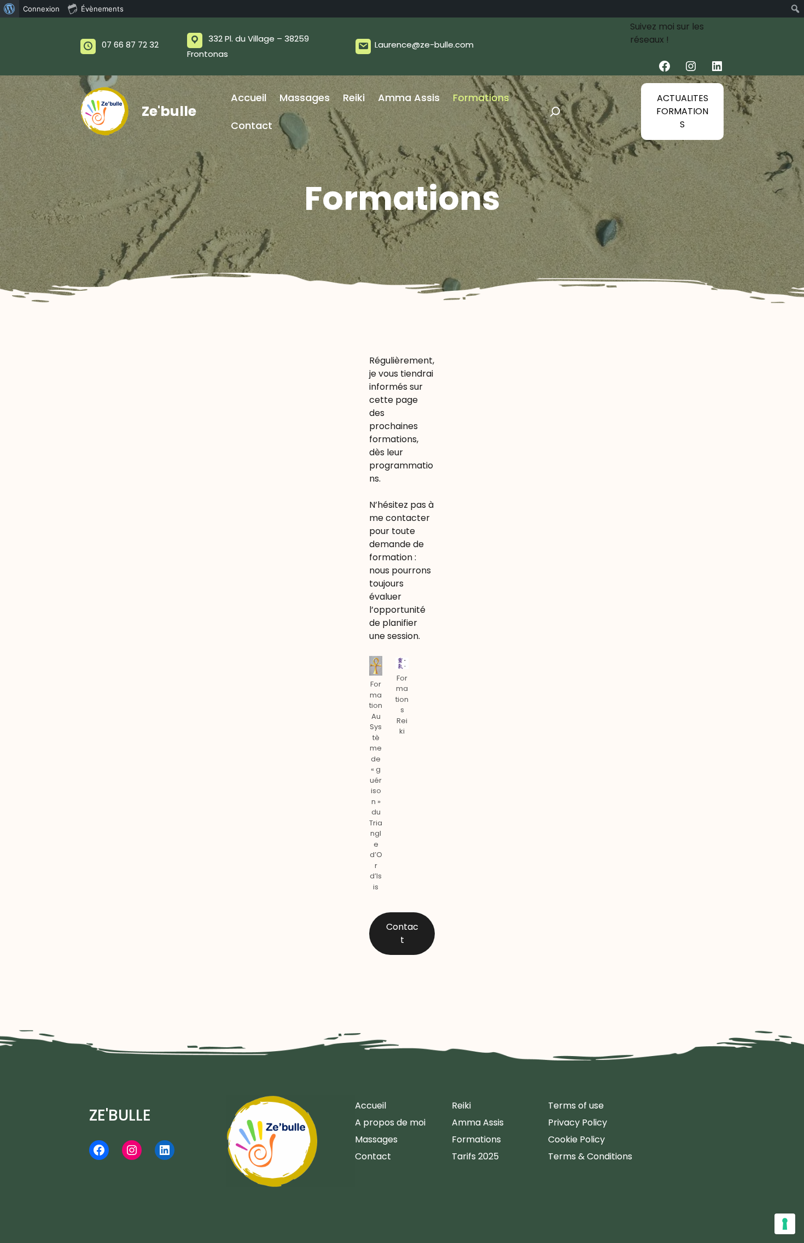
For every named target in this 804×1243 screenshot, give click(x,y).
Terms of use (576, 1105)
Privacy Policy (577, 1122)
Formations (476, 1139)
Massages (376, 1139)
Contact (402, 933)
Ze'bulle (169, 111)
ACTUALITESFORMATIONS (682, 111)
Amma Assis (478, 1122)
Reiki (461, 1105)
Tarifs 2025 (475, 1156)
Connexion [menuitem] (41, 8)
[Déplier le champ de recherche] (555, 111)
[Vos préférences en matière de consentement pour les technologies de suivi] (784, 1223)
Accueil (370, 1105)
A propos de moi (390, 1122)
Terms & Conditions (590, 1156)
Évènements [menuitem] (102, 8)
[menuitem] (9, 8)
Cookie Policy (576, 1139)
